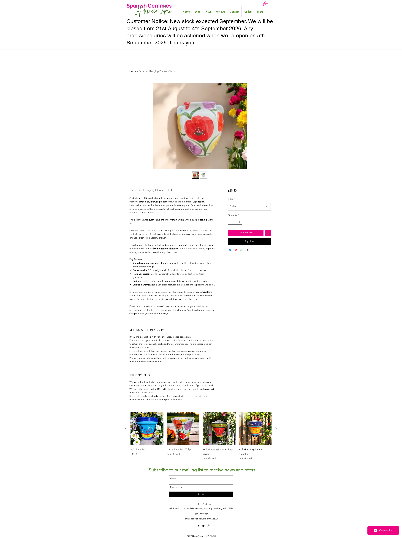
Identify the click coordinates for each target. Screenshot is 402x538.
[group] (201, 436)
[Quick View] (146, 428)
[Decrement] (230, 222)
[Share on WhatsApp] (242, 250)
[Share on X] (248, 250)
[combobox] (249, 206)
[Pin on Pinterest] (236, 250)
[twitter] (203, 525)
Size (231, 199)
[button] (268, 3)
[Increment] (240, 222)
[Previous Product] (126, 428)
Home (132, 71)
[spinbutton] (235, 222)
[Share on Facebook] (230, 250)
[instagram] (208, 525)
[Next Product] (276, 428)
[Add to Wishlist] (268, 233)
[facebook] (198, 525)
